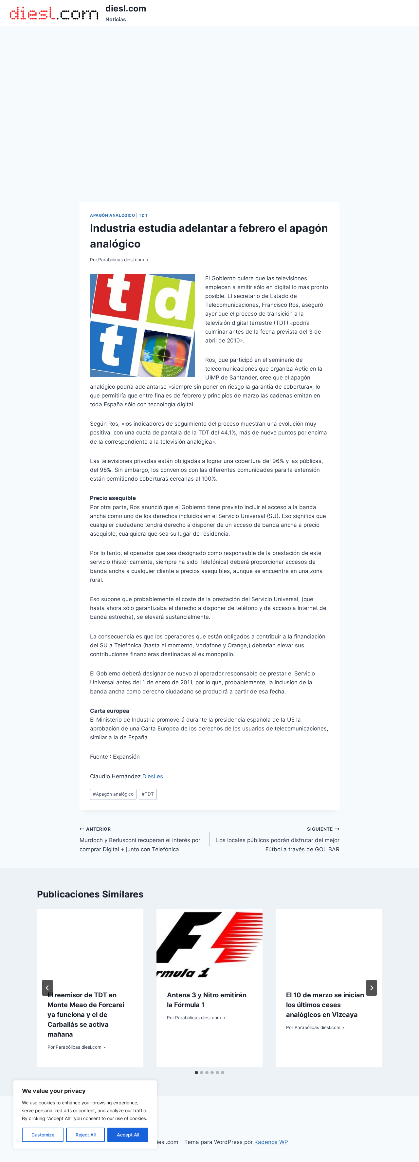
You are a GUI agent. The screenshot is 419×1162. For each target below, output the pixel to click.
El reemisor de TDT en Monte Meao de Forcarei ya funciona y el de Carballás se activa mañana (85, 1014)
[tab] (196, 1072)
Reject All (86, 1134)
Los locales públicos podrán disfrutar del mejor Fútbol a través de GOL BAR (277, 839)
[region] (85, 1114)
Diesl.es (152, 776)
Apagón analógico (112, 215)
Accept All (128, 1134)
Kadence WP (271, 1142)
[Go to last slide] (47, 988)
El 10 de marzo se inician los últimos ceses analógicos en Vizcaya (325, 1005)
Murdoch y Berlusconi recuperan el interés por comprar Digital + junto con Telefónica (140, 839)
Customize (42, 1134)
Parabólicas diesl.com (121, 259)
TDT (143, 215)
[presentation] (90, 944)
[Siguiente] (371, 988)
